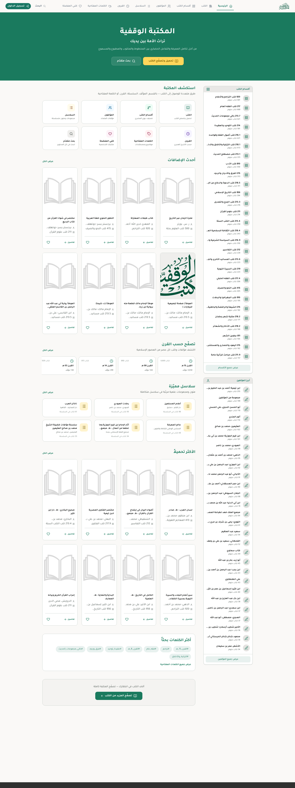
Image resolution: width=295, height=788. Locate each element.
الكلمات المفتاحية (97, 6)
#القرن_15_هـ (182, 649)
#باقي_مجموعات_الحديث (71, 649)
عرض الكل (47, 161)
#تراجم (166, 649)
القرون (121, 6)
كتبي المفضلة (69, 6)
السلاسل (140, 6)
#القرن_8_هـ (134, 649)
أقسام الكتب (184, 6)
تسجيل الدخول (16, 6)
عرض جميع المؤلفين (228, 659)
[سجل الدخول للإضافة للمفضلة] (166, 242)
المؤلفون (161, 6)
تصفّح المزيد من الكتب (118, 695)
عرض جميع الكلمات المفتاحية (175, 664)
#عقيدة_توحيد (114, 649)
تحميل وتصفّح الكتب (161, 61)
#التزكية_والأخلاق (180, 657)
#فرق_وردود (95, 649)
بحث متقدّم (124, 61)
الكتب (204, 6)
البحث (38, 6)
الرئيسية (223, 6)
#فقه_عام (151, 649)
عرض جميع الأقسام (228, 368)
